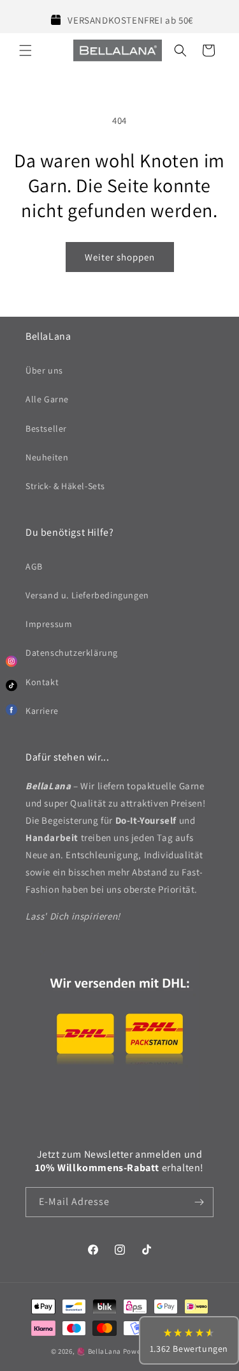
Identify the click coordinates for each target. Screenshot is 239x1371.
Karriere (42, 710)
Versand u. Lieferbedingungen (87, 595)
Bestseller (46, 428)
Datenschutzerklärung (71, 652)
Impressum (48, 624)
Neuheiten (46, 457)
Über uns (44, 370)
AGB (34, 566)
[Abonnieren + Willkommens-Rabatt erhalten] (199, 1202)
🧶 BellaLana (98, 1351)
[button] (25, 50)
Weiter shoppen (120, 257)
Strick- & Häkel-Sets (65, 486)
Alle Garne (47, 399)
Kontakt (42, 682)
